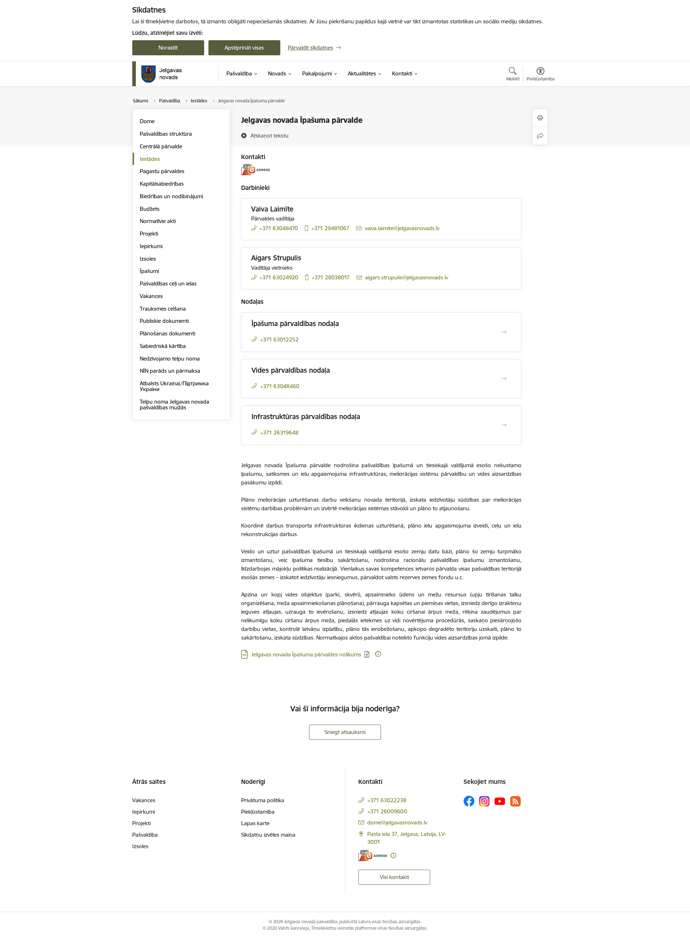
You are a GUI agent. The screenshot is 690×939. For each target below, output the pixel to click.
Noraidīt (168, 47)
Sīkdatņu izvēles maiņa (268, 834)
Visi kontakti (394, 877)
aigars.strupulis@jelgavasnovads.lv (406, 277)
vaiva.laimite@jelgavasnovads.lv (402, 228)
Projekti (149, 233)
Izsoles (148, 258)
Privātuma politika (262, 800)
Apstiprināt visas (244, 47)
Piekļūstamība (258, 811)
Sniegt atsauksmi (345, 732)
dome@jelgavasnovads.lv (397, 822)
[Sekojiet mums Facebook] (469, 801)
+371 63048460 (279, 386)
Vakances (151, 296)
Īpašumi (149, 271)
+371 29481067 (330, 228)
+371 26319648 (279, 432)
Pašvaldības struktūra (166, 133)
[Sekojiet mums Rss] (515, 801)
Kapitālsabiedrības (162, 183)
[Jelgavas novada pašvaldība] (166, 74)
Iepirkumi (151, 246)
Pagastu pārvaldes (162, 171)
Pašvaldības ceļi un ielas (168, 283)
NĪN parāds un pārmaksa (170, 370)
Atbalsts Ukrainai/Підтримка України (174, 386)
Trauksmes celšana (163, 308)
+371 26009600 (387, 811)
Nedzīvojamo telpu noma (170, 358)
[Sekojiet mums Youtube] (499, 800)
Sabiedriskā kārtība (163, 346)
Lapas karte (255, 823)
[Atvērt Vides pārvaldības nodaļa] (504, 379)
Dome (147, 121)
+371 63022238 (386, 800)
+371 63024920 (278, 277)
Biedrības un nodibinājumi (171, 196)
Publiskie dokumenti (164, 320)
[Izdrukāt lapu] (540, 118)
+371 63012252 (279, 339)
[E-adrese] (255, 170)
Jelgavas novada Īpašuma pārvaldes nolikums (306, 654)
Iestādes (150, 158)
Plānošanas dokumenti (167, 333)
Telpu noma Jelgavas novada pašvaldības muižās (174, 404)
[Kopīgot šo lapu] (540, 136)
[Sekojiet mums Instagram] (484, 801)
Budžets (150, 208)
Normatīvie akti (158, 221)
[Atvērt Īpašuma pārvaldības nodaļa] (504, 332)
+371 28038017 (331, 277)
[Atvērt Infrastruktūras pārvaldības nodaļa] (504, 425)
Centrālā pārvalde (161, 146)
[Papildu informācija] (378, 654)
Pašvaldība (145, 834)
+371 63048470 (278, 228)
